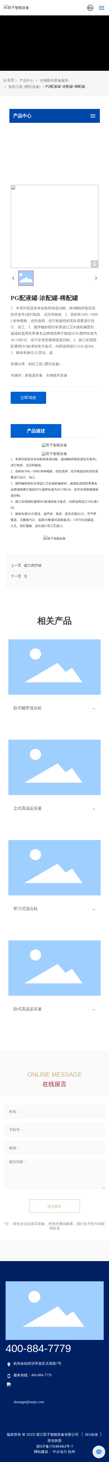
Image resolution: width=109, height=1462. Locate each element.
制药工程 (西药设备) (25, 86)
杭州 (71, 1452)
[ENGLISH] (90, 7)
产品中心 (27, 80)
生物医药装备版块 (54, 80)
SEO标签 (91, 1434)
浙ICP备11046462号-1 (54, 1446)
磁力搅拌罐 (33, 565)
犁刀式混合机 (25, 909)
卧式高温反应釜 (27, 1009)
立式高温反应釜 (27, 808)
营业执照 (54, 1440)
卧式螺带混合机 (27, 708)
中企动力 (60, 1452)
